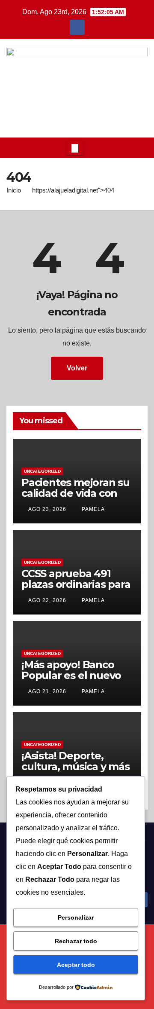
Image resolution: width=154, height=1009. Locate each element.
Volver (77, 368)
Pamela (92, 509)
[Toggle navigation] (75, 148)
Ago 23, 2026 (47, 509)
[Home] (13, 147)
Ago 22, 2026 (47, 600)
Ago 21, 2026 (47, 691)
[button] (139, 147)
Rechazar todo (76, 941)
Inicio (13, 190)
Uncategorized (42, 471)
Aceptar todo (76, 964)
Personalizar (76, 917)
